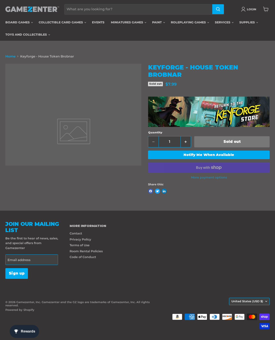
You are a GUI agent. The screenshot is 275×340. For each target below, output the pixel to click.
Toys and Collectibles (26, 34)
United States (247, 301)
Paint (157, 22)
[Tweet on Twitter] (157, 191)
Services (223, 22)
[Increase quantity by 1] (186, 141)
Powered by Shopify (19, 309)
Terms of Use (80, 245)
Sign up (16, 273)
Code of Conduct (83, 257)
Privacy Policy (80, 239)
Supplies (247, 22)
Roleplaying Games (189, 22)
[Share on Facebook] (150, 191)
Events (98, 22)
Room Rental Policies (86, 251)
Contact (76, 233)
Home (10, 56)
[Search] (218, 9)
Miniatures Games (127, 22)
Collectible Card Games (61, 22)
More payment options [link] (209, 177)
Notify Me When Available (208, 155)
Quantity (155, 132)
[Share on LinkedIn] (164, 191)
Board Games (18, 22)
